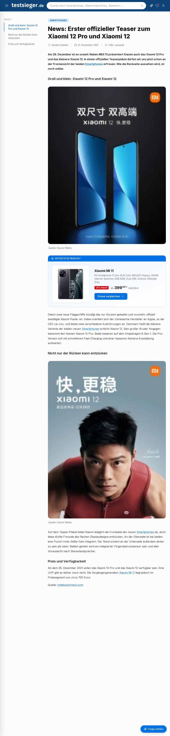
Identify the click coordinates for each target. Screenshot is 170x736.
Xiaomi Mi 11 (127, 572)
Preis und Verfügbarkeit (21, 44)
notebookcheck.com (70, 585)
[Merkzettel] (157, 5)
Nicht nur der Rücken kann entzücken (22, 36)
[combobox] (96, 5)
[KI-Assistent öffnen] (151, 5)
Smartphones (94, 64)
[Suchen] (142, 5)
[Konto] (163, 5)
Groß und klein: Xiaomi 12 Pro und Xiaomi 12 (23, 27)
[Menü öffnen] (6, 5)
